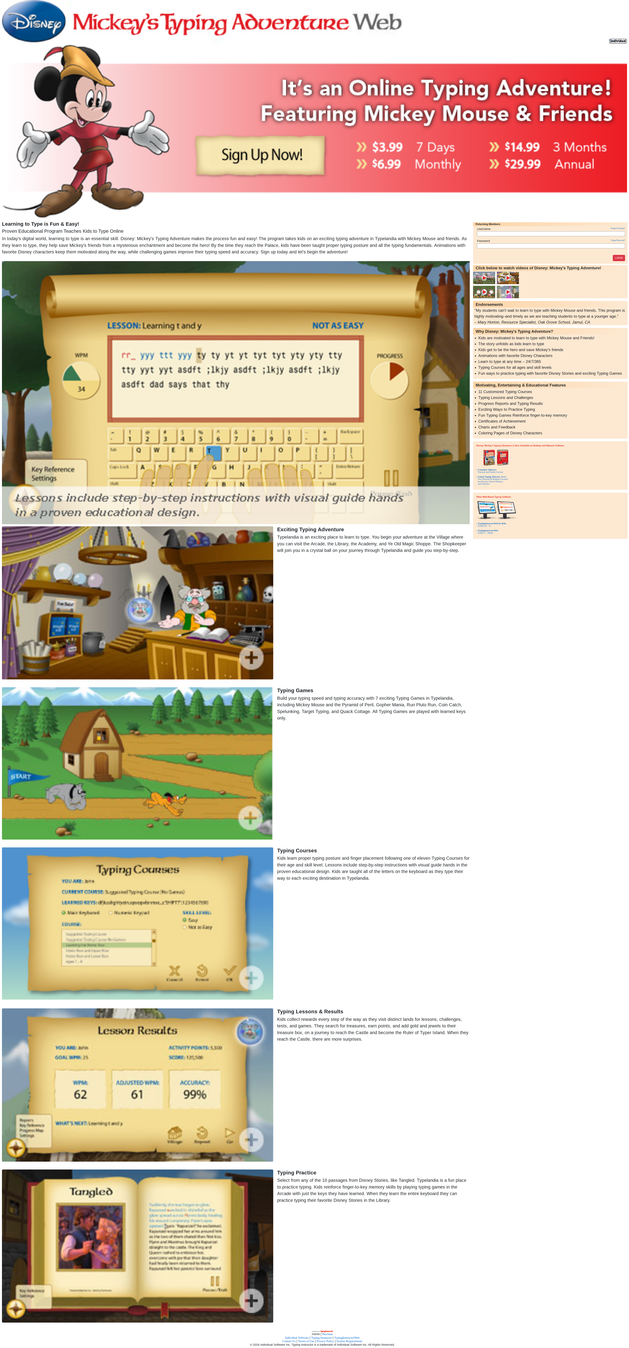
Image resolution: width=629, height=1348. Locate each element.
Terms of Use (306, 1078)
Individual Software (297, 1074)
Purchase (327, 1071)
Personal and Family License (489, 470)
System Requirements (349, 1078)
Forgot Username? (618, 228)
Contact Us (289, 1078)
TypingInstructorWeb (347, 1074)
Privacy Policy (325, 1078)
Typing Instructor (321, 1074)
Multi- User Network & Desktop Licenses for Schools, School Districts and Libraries (492, 480)
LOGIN (619, 258)
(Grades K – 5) (491, 524)
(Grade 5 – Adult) (487, 531)
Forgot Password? (618, 240)
